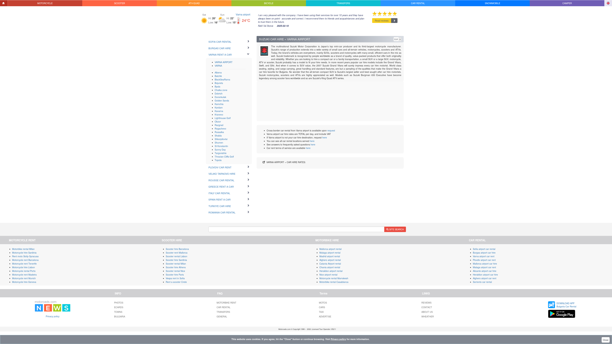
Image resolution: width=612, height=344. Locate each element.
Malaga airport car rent (484, 267)
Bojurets (219, 83)
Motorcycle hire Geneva (24, 281)
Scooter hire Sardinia (176, 260)
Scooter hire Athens (176, 267)
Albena (218, 72)
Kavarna (219, 111)
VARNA (218, 65)
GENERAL (222, 316)
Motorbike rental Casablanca (333, 281)
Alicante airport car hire (484, 270)
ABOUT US (427, 311)
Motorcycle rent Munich (24, 278)
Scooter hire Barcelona (177, 249)
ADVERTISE (325, 316)
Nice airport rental (328, 274)
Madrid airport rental (329, 256)
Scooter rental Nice (175, 270)
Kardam (219, 107)
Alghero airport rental (330, 260)
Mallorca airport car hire (485, 263)
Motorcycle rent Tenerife (24, 263)
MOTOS (323, 302)
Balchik (218, 76)
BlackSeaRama (222, 79)
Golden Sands (222, 100)
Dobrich (218, 93)
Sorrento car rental (482, 281)
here (324, 137)
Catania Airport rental (330, 263)
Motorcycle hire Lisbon (23, 267)
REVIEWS (426, 302)
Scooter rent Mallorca (176, 252)
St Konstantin (221, 146)
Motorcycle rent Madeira (24, 274)
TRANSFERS (223, 311)
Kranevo (219, 114)
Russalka (219, 132)
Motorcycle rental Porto (24, 270)
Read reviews (382, 20)
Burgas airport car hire (484, 252)
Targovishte (220, 153)
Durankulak (220, 97)
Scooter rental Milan (176, 263)
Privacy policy (52, 316)
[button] (45, 3)
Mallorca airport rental (330, 249)
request (331, 130)
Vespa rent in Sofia (175, 278)
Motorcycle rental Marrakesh (333, 278)
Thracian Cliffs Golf (224, 156)
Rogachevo (220, 128)
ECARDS (118, 307)
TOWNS (118, 311)
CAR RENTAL (223, 307)
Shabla (218, 135)
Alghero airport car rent (484, 278)
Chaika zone (221, 90)
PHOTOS (118, 302)
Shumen (219, 142)
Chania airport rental (329, 267)
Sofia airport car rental (484, 249)
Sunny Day (220, 149)
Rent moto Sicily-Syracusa (25, 256)
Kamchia (219, 104)
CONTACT (426, 307)
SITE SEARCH (396, 229)
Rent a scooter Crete (176, 281)
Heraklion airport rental (330, 270)
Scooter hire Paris (175, 274)
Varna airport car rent (483, 256)
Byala (217, 86)
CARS (322, 307)
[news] (52, 305)
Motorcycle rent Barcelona (25, 260)
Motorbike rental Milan (23, 249)
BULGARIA (119, 316)
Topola (218, 160)
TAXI (321, 311)
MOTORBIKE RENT (226, 302)
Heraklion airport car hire (485, 274)
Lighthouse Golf (223, 118)
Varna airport (243, 14)
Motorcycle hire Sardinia (24, 252)
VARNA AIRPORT (224, 62)
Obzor (218, 121)
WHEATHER (427, 316)
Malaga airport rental (329, 252)
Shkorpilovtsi (221, 139)
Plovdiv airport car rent (484, 260)
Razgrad (219, 125)
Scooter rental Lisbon (176, 256)
